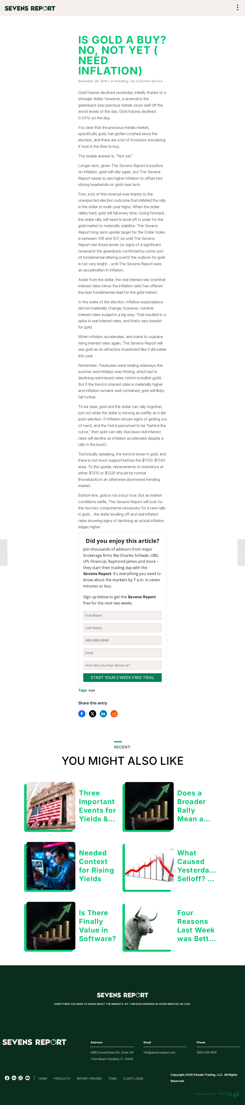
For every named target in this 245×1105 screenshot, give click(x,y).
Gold (92, 690)
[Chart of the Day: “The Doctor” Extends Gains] (241, 552)
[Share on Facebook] (81, 713)
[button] (238, 8)
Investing (121, 81)
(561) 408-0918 (207, 1052)
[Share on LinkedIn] (103, 713)
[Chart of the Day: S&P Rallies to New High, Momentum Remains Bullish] (3, 552)
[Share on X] (92, 713)
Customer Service (149, 81)
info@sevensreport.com (159, 1052)
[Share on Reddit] (114, 713)
